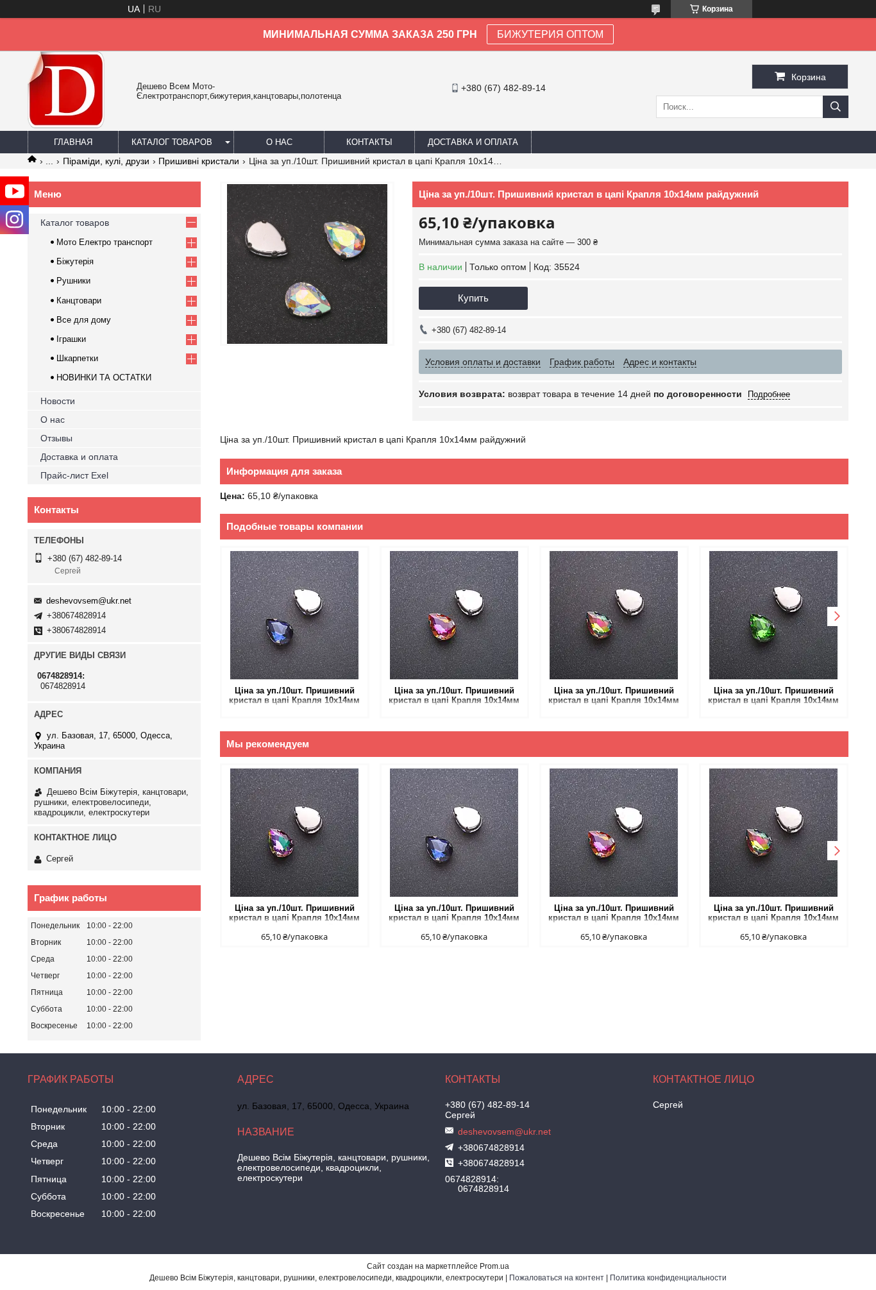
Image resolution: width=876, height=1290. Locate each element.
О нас (279, 142)
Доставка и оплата (473, 142)
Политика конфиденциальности (668, 1277)
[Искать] (835, 107)
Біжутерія (75, 261)
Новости (57, 401)
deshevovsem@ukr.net (88, 601)
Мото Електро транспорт (104, 242)
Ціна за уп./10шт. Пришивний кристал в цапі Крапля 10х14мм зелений (773, 696)
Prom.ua (494, 1266)
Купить (473, 298)
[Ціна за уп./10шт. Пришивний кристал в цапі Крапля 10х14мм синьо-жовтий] (614, 615)
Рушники (73, 280)
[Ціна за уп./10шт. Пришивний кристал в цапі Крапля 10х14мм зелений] (773, 615)
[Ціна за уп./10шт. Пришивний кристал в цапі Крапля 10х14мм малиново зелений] (294, 832)
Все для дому (83, 320)
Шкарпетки (77, 358)
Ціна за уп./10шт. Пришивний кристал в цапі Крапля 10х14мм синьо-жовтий (613, 696)
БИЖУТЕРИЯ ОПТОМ (550, 34)
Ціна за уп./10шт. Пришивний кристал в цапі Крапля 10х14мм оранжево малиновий (454, 696)
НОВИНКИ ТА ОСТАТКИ (103, 377)
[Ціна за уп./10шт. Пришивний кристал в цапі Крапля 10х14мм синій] (294, 615)
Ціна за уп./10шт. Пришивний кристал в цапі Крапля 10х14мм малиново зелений (294, 913)
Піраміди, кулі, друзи (106, 161)
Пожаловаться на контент (556, 1277)
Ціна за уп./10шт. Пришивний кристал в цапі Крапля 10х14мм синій (294, 696)
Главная (73, 142)
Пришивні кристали (198, 161)
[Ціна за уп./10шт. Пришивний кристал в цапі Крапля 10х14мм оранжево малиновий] (454, 615)
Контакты (369, 142)
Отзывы (56, 438)
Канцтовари (78, 300)
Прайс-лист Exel (74, 475)
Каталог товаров (171, 142)
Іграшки (71, 339)
